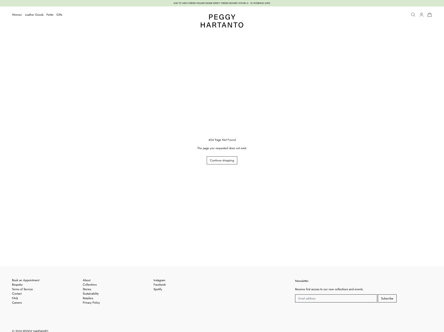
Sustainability (91, 293)
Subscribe (387, 298)
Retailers (88, 298)
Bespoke (17, 284)
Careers (17, 302)
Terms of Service (22, 289)
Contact (17, 293)
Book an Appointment (25, 280)
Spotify (158, 289)
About (86, 280)
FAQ (15, 298)
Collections (90, 284)
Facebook (160, 284)
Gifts (59, 14)
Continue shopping (222, 160)
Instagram (159, 280)
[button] (413, 14)
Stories (87, 289)
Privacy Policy (91, 302)
